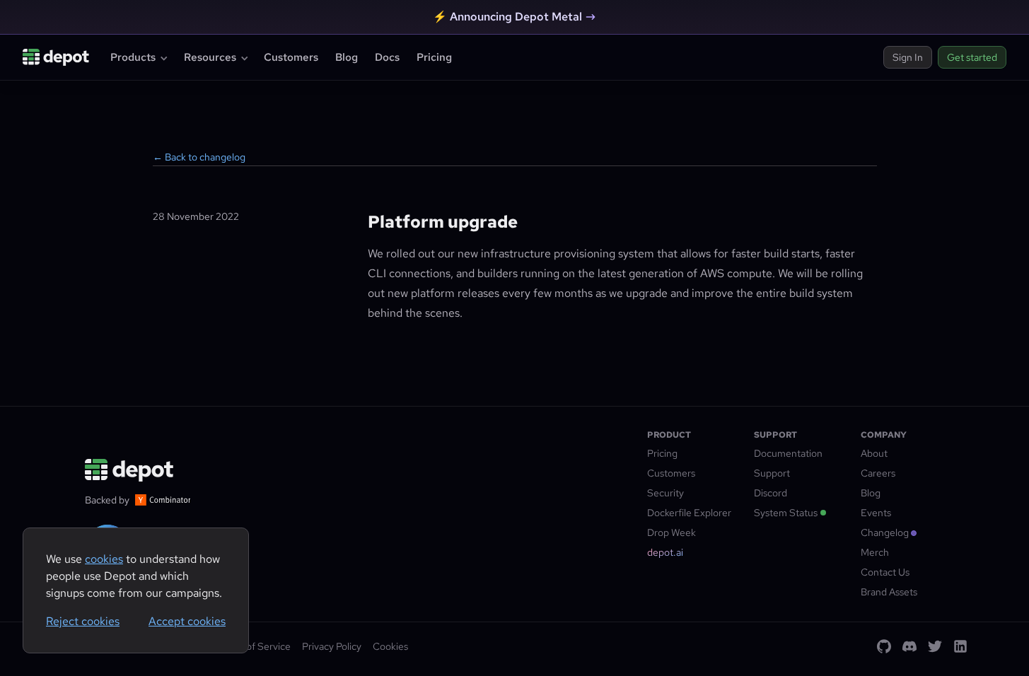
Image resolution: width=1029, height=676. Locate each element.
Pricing (434, 57)
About (874, 453)
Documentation (788, 453)
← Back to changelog (199, 157)
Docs (387, 57)
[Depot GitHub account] (884, 646)
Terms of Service (253, 646)
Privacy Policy (331, 646)
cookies (104, 559)
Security (665, 492)
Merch (875, 552)
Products (133, 57)
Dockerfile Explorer (689, 512)
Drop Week (671, 532)
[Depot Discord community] (909, 646)
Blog (346, 57)
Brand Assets (889, 591)
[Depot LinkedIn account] (960, 646)
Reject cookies (83, 621)
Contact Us (885, 572)
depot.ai (665, 552)
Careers (878, 473)
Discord (770, 492)
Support (772, 473)
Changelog (885, 532)
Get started (972, 57)
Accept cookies (187, 621)
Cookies (390, 646)
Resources (210, 57)
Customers (291, 57)
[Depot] (130, 470)
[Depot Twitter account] (935, 646)
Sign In (908, 57)
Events (876, 512)
